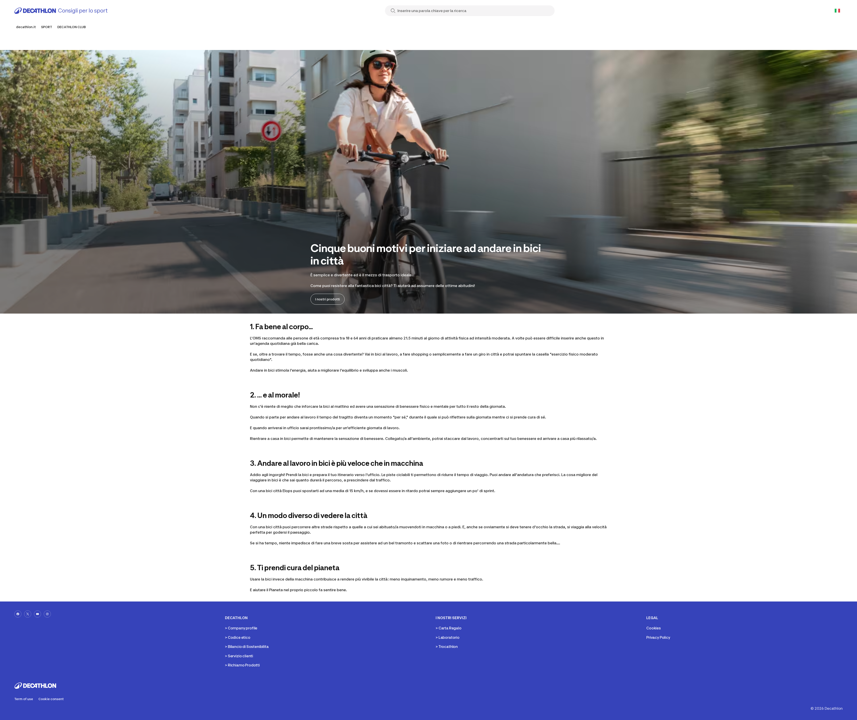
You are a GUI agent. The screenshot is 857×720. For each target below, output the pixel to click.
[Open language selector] (837, 10)
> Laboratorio (448, 637)
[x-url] (27, 614)
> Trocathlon (447, 646)
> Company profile (241, 628)
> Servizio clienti (239, 656)
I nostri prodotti (327, 299)
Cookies (653, 628)
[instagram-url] (47, 614)
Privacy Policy (658, 637)
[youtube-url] (37, 614)
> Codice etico (237, 637)
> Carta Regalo (449, 628)
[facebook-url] (17, 614)
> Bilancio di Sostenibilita (247, 646)
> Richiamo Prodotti (242, 665)
